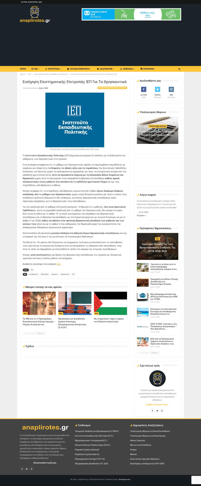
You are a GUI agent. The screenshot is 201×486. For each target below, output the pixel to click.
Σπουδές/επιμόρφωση (80, 69)
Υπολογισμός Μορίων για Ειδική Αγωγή (147, 436)
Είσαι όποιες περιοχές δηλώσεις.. (145, 459)
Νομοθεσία (128, 69)
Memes (133, 454)
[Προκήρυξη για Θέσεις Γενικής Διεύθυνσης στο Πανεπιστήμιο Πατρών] (143, 282)
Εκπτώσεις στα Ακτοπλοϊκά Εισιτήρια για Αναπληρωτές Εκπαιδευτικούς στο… (163, 311)
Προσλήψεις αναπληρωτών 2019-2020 (147, 463)
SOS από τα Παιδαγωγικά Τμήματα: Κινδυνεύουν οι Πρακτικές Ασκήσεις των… (162, 341)
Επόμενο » (141, 215)
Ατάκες (133, 450)
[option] (157, 132)
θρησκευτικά (65, 274)
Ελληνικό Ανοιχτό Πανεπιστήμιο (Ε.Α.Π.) (92, 445)
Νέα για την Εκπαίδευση (140, 445)
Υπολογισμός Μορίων (157, 126)
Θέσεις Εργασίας (137, 440)
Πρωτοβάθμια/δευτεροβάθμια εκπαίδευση (112, 88)
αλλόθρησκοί (33, 274)
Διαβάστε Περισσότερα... (157, 404)
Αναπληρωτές (124, 479)
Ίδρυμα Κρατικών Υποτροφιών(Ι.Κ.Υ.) (91, 440)
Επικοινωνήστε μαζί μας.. (45, 463)
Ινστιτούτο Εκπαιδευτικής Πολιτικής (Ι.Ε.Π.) (94, 436)
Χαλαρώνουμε (106, 69)
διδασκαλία (44, 274)
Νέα (36, 69)
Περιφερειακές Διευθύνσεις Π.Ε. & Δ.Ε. (92, 463)
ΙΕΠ (32, 270)
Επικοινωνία (148, 69)
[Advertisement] (100, 43)
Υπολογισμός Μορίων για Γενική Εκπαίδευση (150, 431)
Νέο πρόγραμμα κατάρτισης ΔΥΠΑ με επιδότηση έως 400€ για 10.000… (163, 296)
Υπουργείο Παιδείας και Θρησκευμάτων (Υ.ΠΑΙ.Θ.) (97, 431)
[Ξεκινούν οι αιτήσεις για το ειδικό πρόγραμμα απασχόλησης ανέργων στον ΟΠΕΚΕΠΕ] (143, 267)
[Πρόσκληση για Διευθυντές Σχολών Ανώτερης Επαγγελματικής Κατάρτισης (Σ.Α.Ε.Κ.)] (74, 303)
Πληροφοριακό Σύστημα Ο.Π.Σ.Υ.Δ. (90, 459)
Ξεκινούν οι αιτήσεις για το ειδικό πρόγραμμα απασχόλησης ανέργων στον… (164, 266)
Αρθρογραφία (54, 69)
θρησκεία (55, 274)
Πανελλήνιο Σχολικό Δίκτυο (87, 454)
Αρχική (23, 69)
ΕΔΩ (58, 264)
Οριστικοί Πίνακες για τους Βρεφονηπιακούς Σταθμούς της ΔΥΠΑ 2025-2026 (158, 247)
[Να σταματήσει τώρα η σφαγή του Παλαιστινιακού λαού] (110, 303)
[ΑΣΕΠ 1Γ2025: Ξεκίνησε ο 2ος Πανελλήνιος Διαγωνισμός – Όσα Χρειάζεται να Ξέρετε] (143, 327)
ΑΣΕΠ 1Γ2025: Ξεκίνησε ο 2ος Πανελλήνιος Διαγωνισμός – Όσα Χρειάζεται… (163, 326)
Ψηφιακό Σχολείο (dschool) (87, 450)
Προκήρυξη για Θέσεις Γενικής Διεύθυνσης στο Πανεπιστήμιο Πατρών (164, 281)
